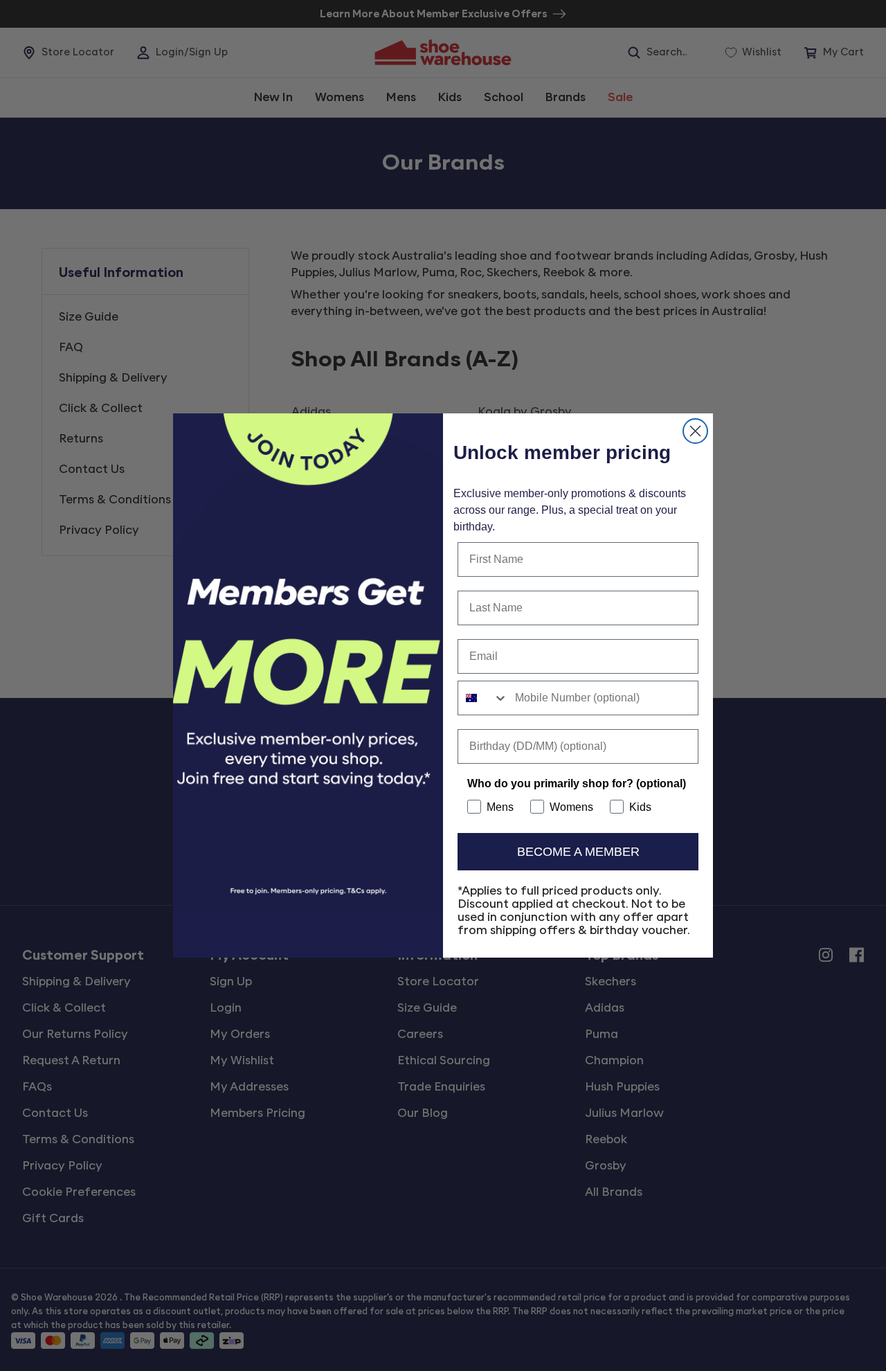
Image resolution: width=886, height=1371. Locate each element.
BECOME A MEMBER (578, 852)
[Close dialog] (695, 431)
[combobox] (483, 698)
